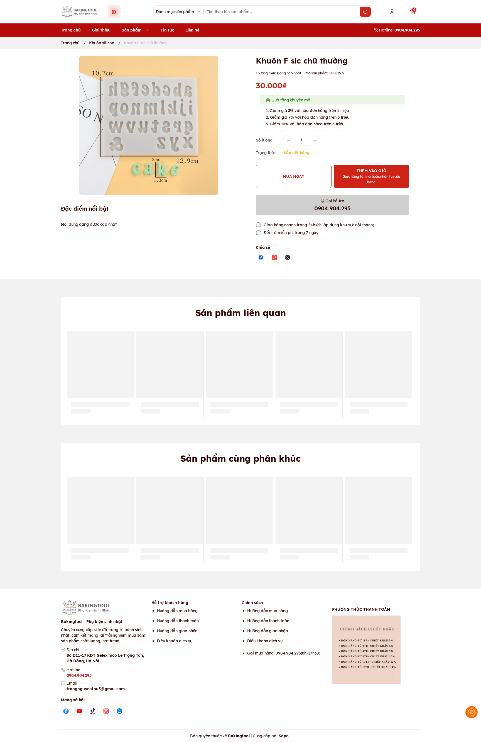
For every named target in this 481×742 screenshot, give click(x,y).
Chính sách (252, 602)
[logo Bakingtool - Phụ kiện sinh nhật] (105, 608)
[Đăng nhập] (392, 12)
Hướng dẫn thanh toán (178, 620)
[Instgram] (106, 711)
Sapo (284, 735)
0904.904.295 (79, 675)
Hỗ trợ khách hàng (169, 602)
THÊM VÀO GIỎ (371, 176)
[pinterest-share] (274, 257)
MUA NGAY (294, 176)
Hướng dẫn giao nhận (177, 630)
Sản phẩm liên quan (240, 312)
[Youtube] (79, 711)
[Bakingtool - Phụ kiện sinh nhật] (81, 11)
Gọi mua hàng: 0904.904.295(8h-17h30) (283, 653)
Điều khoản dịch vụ (174, 640)
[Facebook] (66, 711)
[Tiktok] (93, 711)
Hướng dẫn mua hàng (177, 610)
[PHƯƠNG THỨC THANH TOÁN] (376, 650)
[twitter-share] (288, 257)
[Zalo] (119, 711)
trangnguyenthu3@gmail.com (96, 688)
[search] (365, 12)
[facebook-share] (261, 257)
